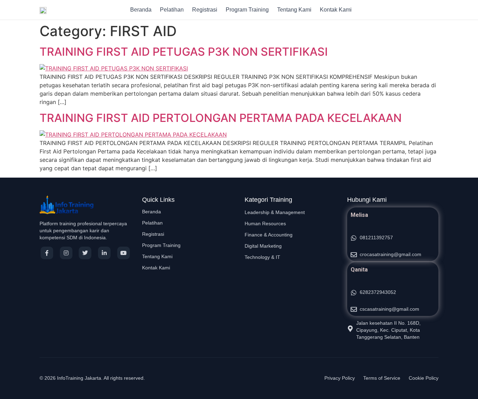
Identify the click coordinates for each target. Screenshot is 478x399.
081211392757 (376, 237)
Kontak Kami (336, 10)
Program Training (247, 10)
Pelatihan (172, 10)
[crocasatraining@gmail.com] (354, 255)
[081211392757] (354, 238)
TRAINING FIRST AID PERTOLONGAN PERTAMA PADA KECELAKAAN (221, 118)
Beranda (141, 10)
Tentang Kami (294, 10)
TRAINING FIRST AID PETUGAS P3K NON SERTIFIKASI (184, 52)
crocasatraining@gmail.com (390, 254)
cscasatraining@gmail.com (389, 309)
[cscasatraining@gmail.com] (354, 309)
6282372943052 (378, 292)
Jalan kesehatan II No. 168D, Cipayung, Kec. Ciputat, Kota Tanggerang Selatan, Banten (388, 330)
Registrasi (204, 10)
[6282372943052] (354, 292)
